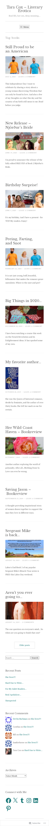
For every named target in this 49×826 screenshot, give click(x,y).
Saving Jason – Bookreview (18, 491)
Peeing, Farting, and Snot (19, 241)
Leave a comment (26, 77)
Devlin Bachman (20, 718)
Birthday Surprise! (21, 185)
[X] (15, 800)
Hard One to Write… (14, 683)
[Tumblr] (22, 800)
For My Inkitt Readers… (16, 688)
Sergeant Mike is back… (18, 533)
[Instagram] (29, 800)
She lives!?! (10, 677)
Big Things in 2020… (23, 301)
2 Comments (28, 622)
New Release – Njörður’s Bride (19, 125)
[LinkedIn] (36, 800)
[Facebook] (8, 800)
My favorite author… (23, 362)
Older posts (24, 645)
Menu (26, 26)
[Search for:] (18, 657)
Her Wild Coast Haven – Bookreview (23, 430)
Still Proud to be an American (19, 49)
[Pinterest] (8, 808)
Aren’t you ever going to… (18, 594)
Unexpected (10, 700)
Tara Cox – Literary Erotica (25, 9)
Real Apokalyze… (13, 694)
